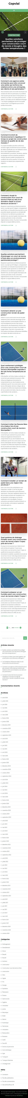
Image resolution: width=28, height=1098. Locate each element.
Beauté (4, 954)
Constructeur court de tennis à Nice (11, 968)
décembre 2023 (6, 807)
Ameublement (6, 947)
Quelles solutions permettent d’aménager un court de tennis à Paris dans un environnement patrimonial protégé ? (13, 257)
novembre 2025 (6, 728)
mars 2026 (5, 714)
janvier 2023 (5, 841)
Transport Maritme (7, 1060)
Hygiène (4, 1002)
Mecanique (5, 1012)
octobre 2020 (5, 933)
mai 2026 (4, 708)
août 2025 (5, 738)
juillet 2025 (5, 742)
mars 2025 (5, 755)
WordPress (20, 1095)
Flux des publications (7, 1078)
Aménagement (6, 944)
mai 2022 (4, 868)
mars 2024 (5, 796)
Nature (4, 1019)
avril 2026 (4, 711)
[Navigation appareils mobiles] (14, 10)
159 (12, 627)
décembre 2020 (6, 926)
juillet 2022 (5, 861)
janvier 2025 (5, 762)
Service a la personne (8, 1046)
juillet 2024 (5, 783)
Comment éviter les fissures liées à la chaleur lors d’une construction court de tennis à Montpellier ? (14, 427)
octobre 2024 (5, 773)
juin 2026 (4, 704)
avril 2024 (4, 793)
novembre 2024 (6, 769)
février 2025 (5, 759)
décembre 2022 (6, 844)
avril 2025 (4, 752)
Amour (4, 951)
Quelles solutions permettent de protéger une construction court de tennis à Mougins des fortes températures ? (14, 44)
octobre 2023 (5, 814)
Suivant (16, 627)
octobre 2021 (5, 892)
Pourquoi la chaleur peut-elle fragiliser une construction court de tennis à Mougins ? (13, 657)
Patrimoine (5, 1026)
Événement (4, 78)
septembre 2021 (6, 896)
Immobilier (5, 1005)
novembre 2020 (6, 930)
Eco (3, 981)
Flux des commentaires (8, 1081)
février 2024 (5, 800)
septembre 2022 (6, 855)
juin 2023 (4, 824)
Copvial (14, 3)
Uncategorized (6, 1063)
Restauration (5, 1033)
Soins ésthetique (6, 1050)
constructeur (5, 964)
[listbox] (14, 32)
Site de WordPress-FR (8, 1085)
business (4, 961)
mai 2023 (4, 827)
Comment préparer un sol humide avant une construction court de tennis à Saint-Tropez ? (13, 594)
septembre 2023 (6, 817)
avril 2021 (4, 913)
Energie (4, 985)
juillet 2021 (5, 902)
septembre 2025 (6, 735)
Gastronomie (5, 999)
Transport (5, 1057)
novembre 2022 (6, 848)
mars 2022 (5, 875)
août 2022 (5, 858)
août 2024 (5, 779)
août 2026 (5, 697)
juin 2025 (4, 745)
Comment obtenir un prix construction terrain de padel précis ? (12, 313)
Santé (3, 1040)
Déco (3, 975)
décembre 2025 (6, 725)
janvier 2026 (5, 721)
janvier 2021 (5, 923)
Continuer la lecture (7, 109)
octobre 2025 (5, 732)
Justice (3, 132)
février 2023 (5, 837)
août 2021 (5, 899)
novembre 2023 (6, 810)
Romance (4, 1036)
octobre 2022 (5, 851)
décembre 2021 (6, 885)
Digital (4, 978)
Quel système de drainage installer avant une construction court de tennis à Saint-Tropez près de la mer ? (14, 540)
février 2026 (5, 718)
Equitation (5, 988)
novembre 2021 (6, 889)
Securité (4, 1043)
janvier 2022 (5, 882)
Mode (3, 1016)
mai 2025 (4, 749)
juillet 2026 (5, 701)
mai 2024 (4, 790)
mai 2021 (4, 909)
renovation (5, 1029)
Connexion (5, 1074)
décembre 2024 (6, 766)
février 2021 (5, 919)
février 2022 (5, 878)
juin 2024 (4, 786)
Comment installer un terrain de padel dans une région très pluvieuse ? (14, 483)
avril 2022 (4, 872)
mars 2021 (5, 916)
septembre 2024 (6, 776)
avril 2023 (4, 831)
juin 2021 (4, 906)
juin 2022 (4, 865)
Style (3, 1053)
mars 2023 (5, 834)
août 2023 (5, 820)
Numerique (5, 1022)
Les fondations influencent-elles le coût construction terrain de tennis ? (12, 662)
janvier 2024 (5, 803)
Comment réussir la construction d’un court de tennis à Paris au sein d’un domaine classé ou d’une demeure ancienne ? (12, 199)
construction (14, 35)
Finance (4, 995)
